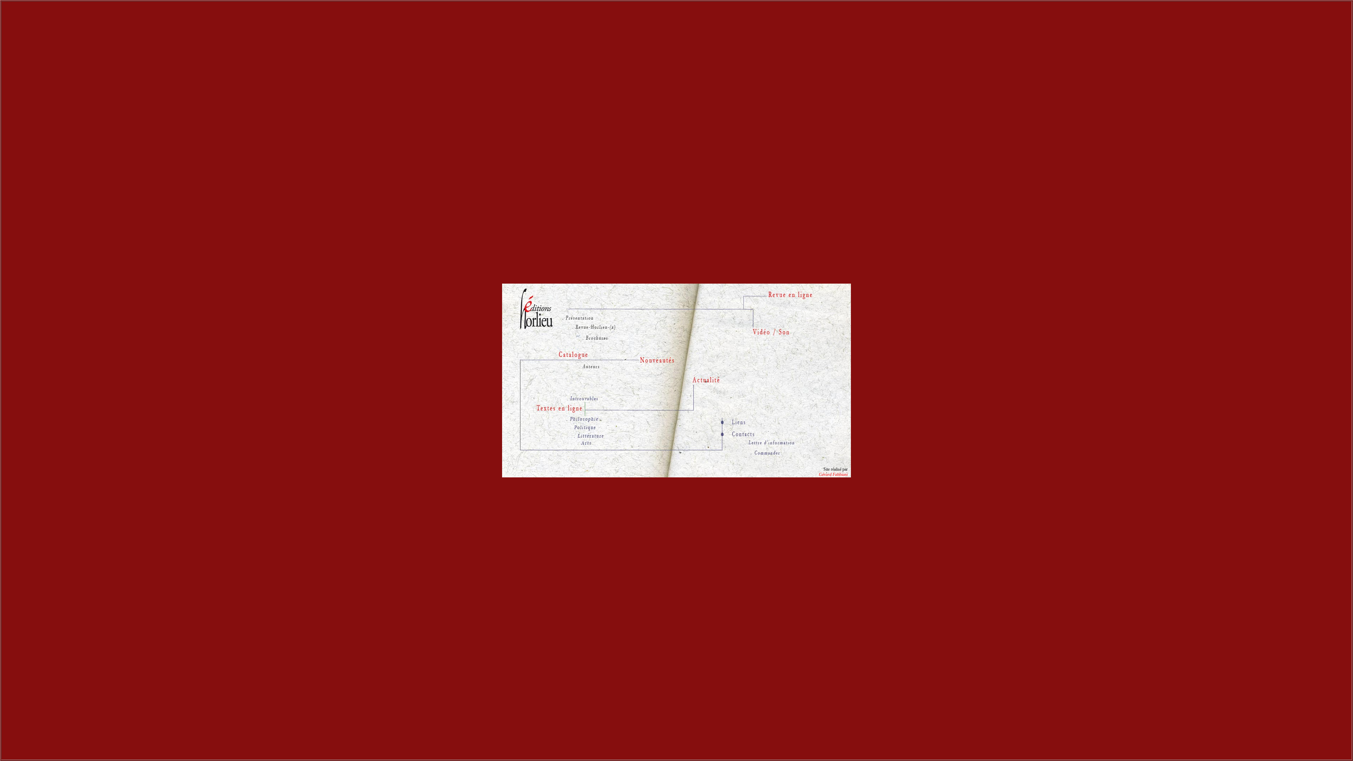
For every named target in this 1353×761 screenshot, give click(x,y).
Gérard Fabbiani (833, 474)
